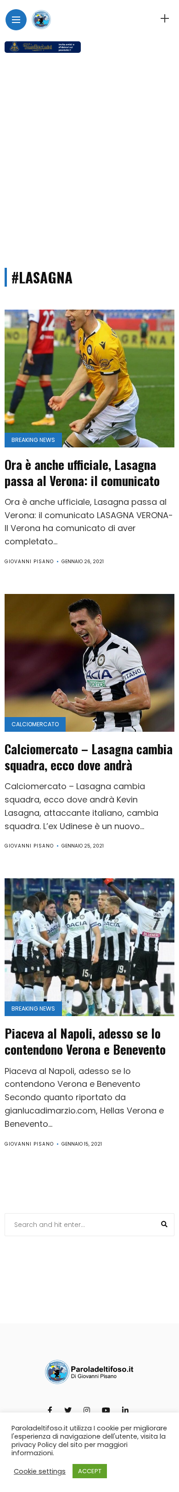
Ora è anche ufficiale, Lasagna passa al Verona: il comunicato (82, 472)
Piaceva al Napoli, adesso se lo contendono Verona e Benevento (85, 1041)
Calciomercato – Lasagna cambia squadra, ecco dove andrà (89, 757)
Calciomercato (35, 724)
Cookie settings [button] (40, 1471)
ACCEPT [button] (89, 1471)
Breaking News (33, 440)
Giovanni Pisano (29, 561)
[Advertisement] (89, 156)
